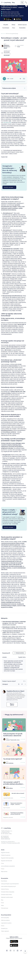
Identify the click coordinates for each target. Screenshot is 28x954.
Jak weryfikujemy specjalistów (8, 866)
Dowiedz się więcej (8, 187)
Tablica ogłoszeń (5, 931)
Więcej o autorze (12, 704)
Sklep (2, 905)
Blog (2, 900)
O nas (2, 863)
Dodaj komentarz (20, 652)
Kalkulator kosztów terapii (7, 897)
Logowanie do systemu (6, 923)
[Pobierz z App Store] (17, 19)
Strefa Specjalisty (5, 917)
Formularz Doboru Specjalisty (7, 891)
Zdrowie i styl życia (22, 24)
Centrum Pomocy (5, 889)
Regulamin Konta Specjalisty (7, 858)
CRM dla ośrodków (5, 920)
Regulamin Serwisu (5, 852)
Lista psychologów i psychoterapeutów (10, 883)
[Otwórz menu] (26, 2)
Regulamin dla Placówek (6, 860)
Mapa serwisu (4, 871)
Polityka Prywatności (5, 855)
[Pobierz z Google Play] (7, 19)
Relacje (13, 24)
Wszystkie (5, 24)
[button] (25, 681)
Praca (13, 27)
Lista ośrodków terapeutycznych (8, 886)
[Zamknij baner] (26, 5)
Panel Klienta (4, 881)
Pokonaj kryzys (4, 908)
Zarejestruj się (4, 928)
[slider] (14, 81)
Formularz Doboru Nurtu (6, 894)
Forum (2, 902)
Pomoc (2, 868)
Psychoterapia (6, 27)
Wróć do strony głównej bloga (12, 33)
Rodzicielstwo (22, 27)
